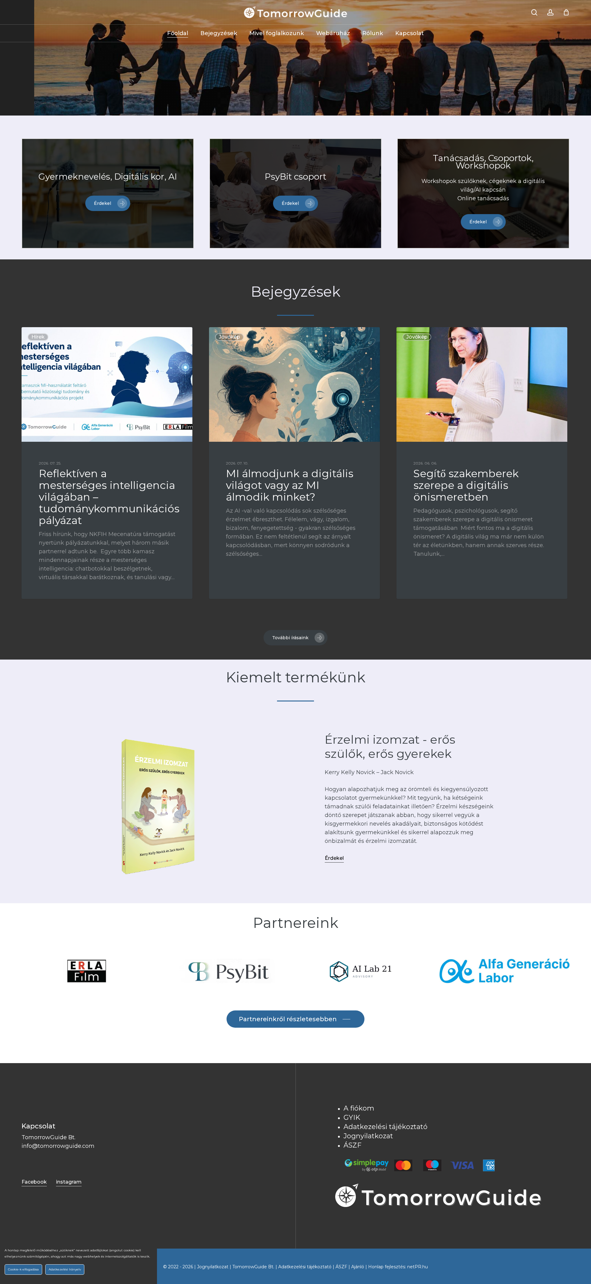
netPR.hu (417, 1267)
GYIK (352, 1117)
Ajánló (357, 1267)
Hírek (38, 337)
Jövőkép (229, 337)
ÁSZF (352, 1145)
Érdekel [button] (334, 858)
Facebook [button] (34, 1182)
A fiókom (359, 1108)
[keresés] (534, 12)
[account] (550, 12)
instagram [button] (69, 1182)
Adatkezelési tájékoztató (386, 1127)
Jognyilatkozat (368, 1136)
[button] (107, 203)
